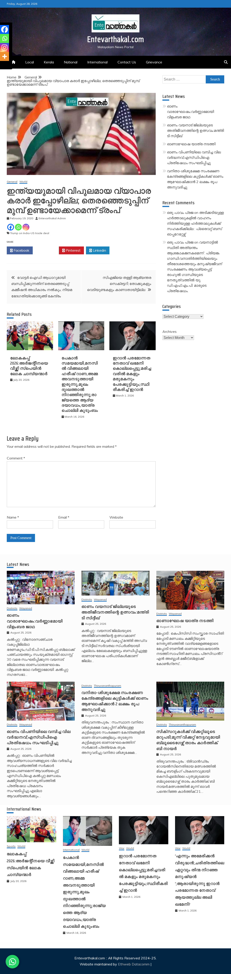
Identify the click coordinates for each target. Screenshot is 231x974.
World (23, 181)
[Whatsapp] (18, 227)
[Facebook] (10, 227)
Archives (169, 331)
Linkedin (99, 250)
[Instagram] (26, 227)
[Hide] (2, 65)
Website (116, 517)
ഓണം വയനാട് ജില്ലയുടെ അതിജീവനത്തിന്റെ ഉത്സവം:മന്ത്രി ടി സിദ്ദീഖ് (195, 130)
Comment (16, 458)
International (97, 62)
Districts (12, 608)
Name (13, 517)
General (12, 181)
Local (29, 62)
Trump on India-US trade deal (29, 233)
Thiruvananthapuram (107, 685)
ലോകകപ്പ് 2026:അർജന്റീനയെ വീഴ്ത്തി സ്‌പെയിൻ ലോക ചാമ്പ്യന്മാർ (29, 366)
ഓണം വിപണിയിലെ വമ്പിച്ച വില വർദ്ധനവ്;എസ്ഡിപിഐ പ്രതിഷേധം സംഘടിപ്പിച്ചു (194, 157)
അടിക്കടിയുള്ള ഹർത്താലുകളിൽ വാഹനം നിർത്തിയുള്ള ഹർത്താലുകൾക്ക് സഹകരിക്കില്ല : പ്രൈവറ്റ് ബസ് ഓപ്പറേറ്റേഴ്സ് (195, 223)
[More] (4, 56)
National (70, 62)
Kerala (49, 62)
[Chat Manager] (12, 961)
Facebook (21, 250)
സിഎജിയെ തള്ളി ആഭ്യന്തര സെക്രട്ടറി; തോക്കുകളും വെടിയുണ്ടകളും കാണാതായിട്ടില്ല (119, 283)
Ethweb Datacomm (134, 964)
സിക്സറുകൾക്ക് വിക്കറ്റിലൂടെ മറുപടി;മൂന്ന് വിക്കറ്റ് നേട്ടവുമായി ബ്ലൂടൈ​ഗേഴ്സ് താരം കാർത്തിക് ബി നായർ (188, 740)
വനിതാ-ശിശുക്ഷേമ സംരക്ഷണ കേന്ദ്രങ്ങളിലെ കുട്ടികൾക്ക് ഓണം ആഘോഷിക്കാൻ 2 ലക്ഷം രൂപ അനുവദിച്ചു (114, 701)
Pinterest (73, 250)
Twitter (47, 250)
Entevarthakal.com (115, 39)
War (121, 848)
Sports (11, 846)
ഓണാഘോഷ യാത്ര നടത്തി (191, 144)
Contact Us (127, 62)
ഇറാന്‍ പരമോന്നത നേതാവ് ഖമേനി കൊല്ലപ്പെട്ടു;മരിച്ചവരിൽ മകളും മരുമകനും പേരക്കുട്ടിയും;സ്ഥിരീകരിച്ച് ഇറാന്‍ (132, 374)
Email (63, 517)
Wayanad (25, 608)
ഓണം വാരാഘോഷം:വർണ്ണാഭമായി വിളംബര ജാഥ (190, 111)
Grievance (154, 62)
